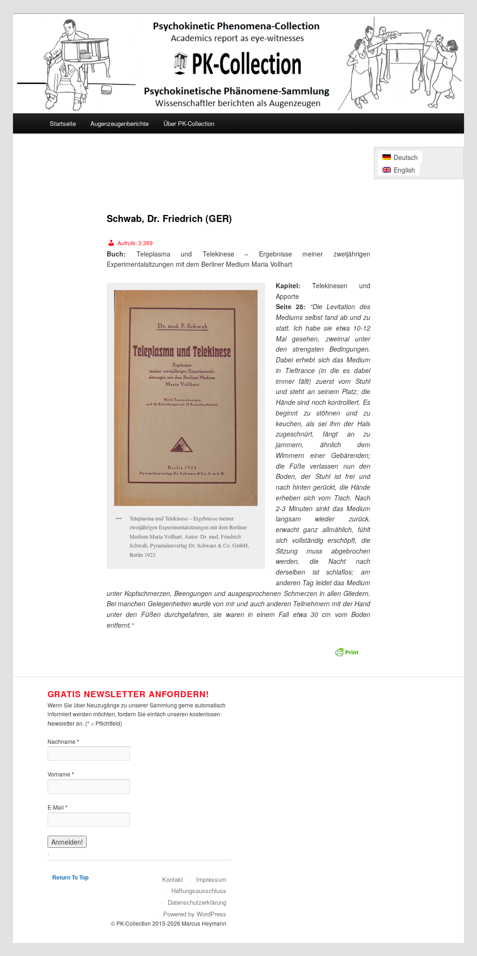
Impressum (211, 879)
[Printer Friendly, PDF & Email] (348, 654)
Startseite (63, 123)
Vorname (61, 774)
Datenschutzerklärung (197, 902)
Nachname (63, 741)
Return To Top (70, 877)
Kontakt (172, 879)
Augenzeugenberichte (119, 123)
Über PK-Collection (189, 123)
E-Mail (58, 807)
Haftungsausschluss (198, 890)
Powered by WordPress (194, 913)
